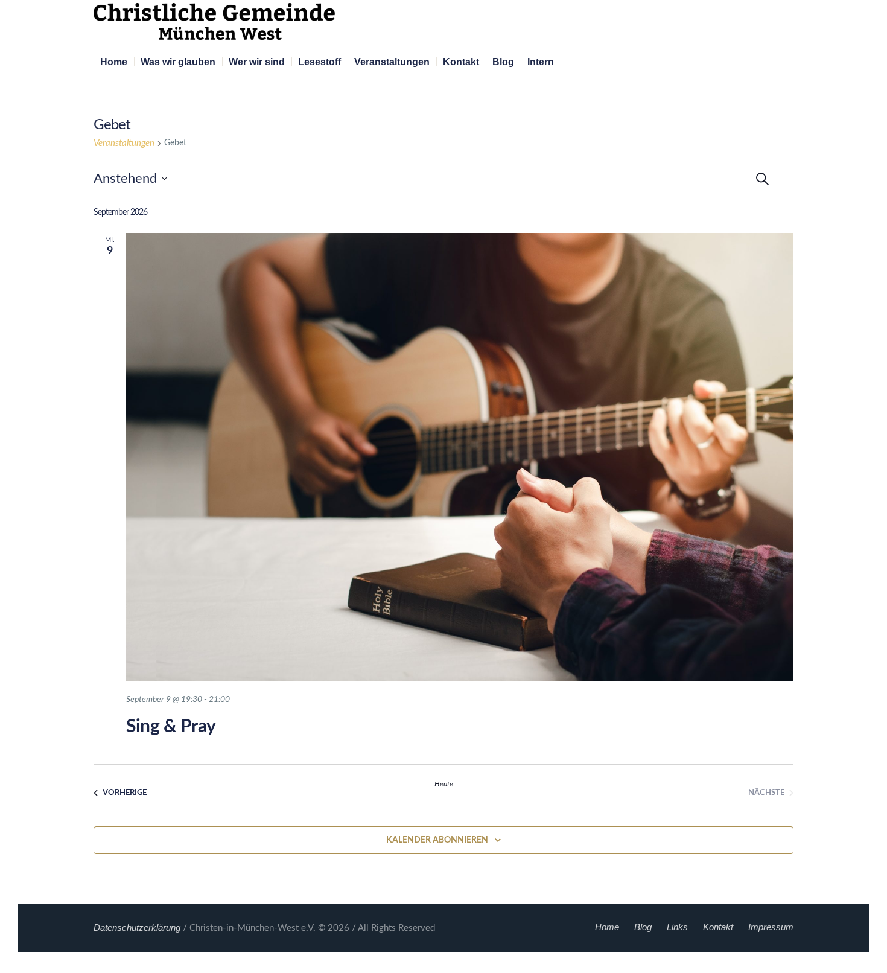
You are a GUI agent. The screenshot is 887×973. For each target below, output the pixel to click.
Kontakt (718, 927)
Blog (643, 927)
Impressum (770, 927)
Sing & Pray (171, 727)
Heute (443, 784)
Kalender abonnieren (437, 840)
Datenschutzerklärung (137, 927)
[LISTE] (794, 176)
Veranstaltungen (124, 143)
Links (677, 927)
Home (607, 927)
